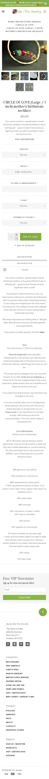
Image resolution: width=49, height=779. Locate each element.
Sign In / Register (15, 744)
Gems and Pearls (15, 689)
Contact (11, 726)
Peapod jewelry (14, 674)
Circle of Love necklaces (31, 377)
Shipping (11, 714)
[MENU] (3, 11)
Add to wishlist (25, 245)
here (42, 332)
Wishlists (11, 748)
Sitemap (10, 755)
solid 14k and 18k (15, 685)
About (9, 722)
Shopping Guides (15, 730)
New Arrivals (13, 666)
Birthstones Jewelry (17, 677)
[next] (43, 55)
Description (24, 257)
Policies (10, 711)
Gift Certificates (16, 693)
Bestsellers (12, 662)
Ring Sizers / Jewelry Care (20, 697)
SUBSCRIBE (24, 597)
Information (24, 263)
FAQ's (9, 718)
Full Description (24, 139)
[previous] (5, 55)
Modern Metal (14, 681)
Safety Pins (12, 670)
